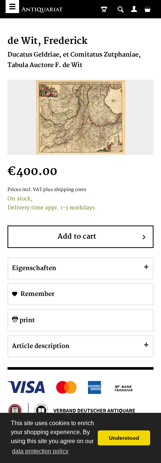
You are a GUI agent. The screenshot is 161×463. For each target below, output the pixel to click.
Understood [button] (124, 438)
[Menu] (12, 6)
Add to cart (77, 236)
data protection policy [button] (40, 451)
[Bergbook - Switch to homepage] (42, 10)
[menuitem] (134, 9)
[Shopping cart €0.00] (148, 9)
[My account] (134, 9)
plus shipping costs (64, 190)
